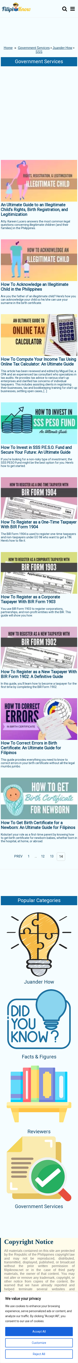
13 (52, 856)
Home (8, 48)
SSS (39, 52)
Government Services (34, 48)
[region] (39, 1327)
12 (43, 856)
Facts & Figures (39, 1057)
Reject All (39, 1354)
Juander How (62, 48)
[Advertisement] (39, 112)
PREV (18, 856)
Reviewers (39, 1132)
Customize (39, 1342)
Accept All (39, 1331)
